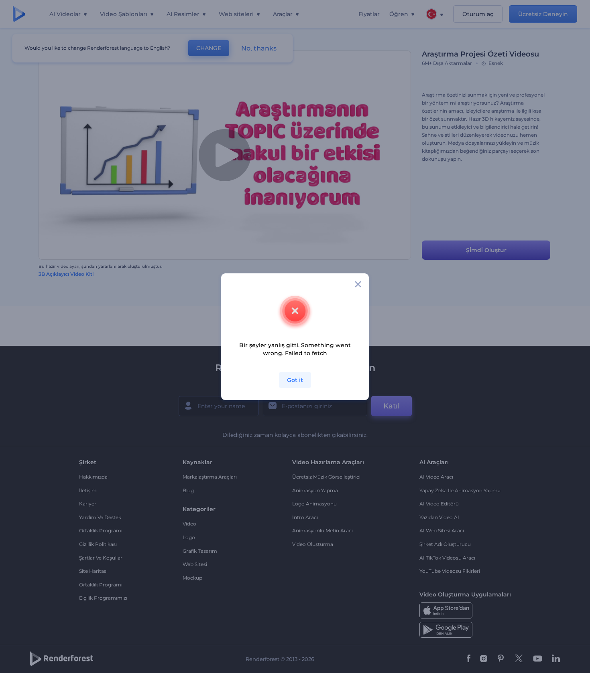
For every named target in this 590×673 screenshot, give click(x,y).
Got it (295, 380)
